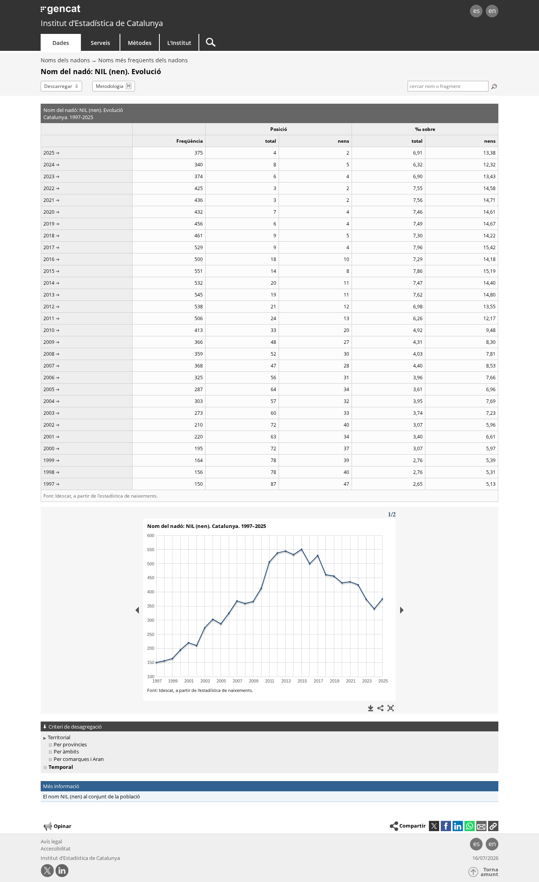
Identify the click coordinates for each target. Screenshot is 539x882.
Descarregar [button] (58, 86)
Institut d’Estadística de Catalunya (102, 23)
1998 (48, 472)
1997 (48, 484)
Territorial (59, 737)
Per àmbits (66, 751)
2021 (48, 200)
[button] (493, 826)
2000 (48, 448)
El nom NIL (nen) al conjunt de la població (91, 796)
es (476, 10)
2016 (48, 259)
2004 (48, 401)
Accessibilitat (56, 848)
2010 (48, 330)
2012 (48, 306)
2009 (48, 342)
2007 (48, 365)
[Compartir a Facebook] (446, 826)
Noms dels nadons (65, 60)
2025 (48, 152)
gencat (132, 12)
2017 (48, 247)
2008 (48, 354)
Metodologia (110, 86)
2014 (48, 283)
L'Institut (179, 43)
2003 (48, 413)
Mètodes (140, 43)
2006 (48, 377)
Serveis (100, 43)
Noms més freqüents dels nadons (143, 60)
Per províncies (70, 744)
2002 (48, 424)
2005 (48, 389)
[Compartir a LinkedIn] (458, 826)
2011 (48, 318)
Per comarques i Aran (79, 759)
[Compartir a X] (434, 826)
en (492, 10)
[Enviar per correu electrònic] (481, 826)
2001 (48, 436)
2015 (48, 271)
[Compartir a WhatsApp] (469, 826)
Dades (60, 43)
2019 (48, 223)
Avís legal (51, 841)
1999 (48, 460)
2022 (48, 188)
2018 (48, 235)
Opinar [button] (62, 826)
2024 (48, 164)
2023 (48, 176)
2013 (48, 294)
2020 (48, 212)
